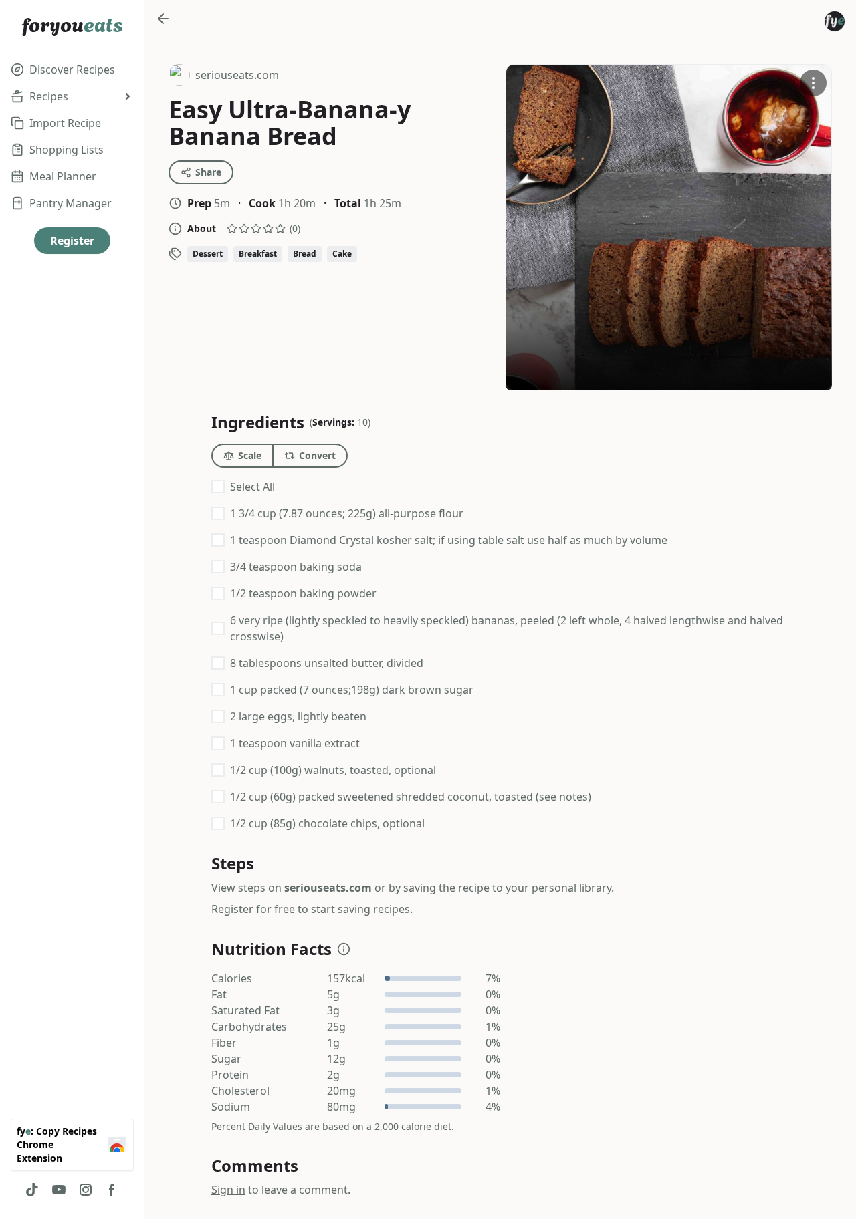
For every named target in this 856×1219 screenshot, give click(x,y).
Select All (252, 486)
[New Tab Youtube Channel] (59, 1190)
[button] (343, 949)
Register (72, 240)
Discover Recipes (72, 69)
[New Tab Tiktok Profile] (32, 1190)
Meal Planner (62, 176)
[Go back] (163, 18)
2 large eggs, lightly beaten (298, 716)
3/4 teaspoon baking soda (296, 566)
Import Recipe (65, 123)
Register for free (253, 909)
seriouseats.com (224, 76)
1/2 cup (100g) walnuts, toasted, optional (333, 770)
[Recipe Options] (813, 83)
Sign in (228, 1189)
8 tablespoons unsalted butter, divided (326, 663)
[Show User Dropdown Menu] (834, 21)
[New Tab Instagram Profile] (86, 1190)
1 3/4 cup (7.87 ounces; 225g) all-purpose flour (346, 513)
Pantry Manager (70, 203)
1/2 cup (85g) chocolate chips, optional (327, 823)
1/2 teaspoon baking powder (303, 593)
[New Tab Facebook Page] (112, 1190)
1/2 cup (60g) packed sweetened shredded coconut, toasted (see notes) (410, 796)
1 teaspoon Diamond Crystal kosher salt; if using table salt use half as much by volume (448, 540)
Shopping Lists (66, 149)
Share (208, 172)
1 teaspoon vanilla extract (295, 743)
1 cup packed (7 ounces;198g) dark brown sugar (351, 689)
